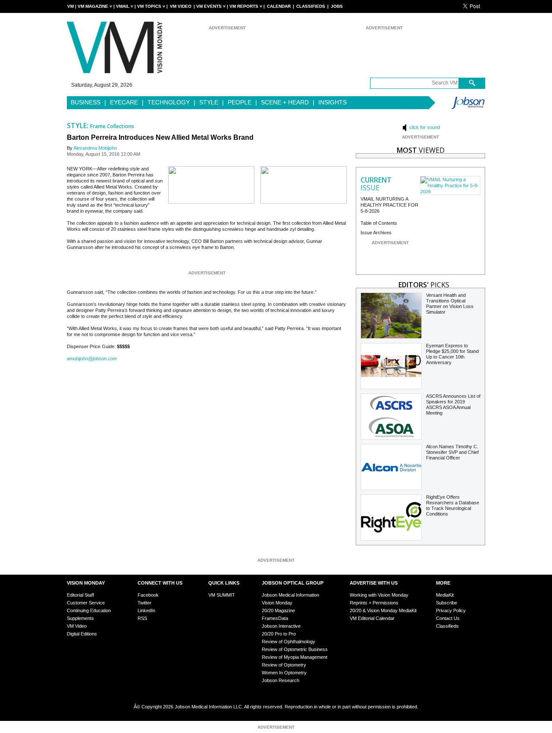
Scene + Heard (285, 102)
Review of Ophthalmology (288, 641)
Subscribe (446, 602)
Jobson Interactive (281, 626)
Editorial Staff (80, 595)
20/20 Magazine (278, 610)
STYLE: (78, 125)
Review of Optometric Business (295, 649)
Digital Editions (82, 633)
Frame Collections (112, 126)
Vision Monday (277, 602)
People (239, 102)
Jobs (337, 6)
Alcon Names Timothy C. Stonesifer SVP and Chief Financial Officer (452, 452)
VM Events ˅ (211, 6)
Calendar (279, 6)
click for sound (424, 127)
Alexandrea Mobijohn (95, 148)
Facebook (148, 595)
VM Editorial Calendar (372, 618)
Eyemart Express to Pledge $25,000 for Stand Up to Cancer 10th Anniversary (452, 354)
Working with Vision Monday (379, 595)
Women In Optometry (284, 672)
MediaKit (445, 595)
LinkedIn (146, 610)
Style (208, 102)
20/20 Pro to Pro (279, 633)
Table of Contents (379, 223)
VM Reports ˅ (245, 6)
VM (70, 6)
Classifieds (310, 6)
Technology (168, 102)
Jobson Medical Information (290, 595)
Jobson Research (280, 680)
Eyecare (124, 102)
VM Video (180, 6)
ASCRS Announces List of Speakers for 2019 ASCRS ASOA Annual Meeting (453, 404)
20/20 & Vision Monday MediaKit (383, 610)
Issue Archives (376, 232)
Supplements (80, 618)
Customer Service (86, 602)
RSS (142, 618)
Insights (332, 102)
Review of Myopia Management (294, 657)
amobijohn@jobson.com (92, 358)
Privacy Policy (451, 610)
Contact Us (448, 618)
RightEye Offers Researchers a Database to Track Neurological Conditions (452, 505)
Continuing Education (89, 610)
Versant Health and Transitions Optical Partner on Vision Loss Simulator (450, 304)
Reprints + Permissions (374, 602)
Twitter (144, 602)
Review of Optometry (284, 664)
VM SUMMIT (221, 595)
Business (85, 102)
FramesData (275, 618)
